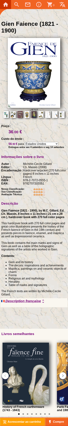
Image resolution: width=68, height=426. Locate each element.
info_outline (39, 4)
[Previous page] (5, 375)
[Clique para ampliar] (34, 106)
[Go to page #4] (32, 414)
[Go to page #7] (45, 414)
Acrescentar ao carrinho (22, 422)
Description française (25, 301)
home (6, 4)
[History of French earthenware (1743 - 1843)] (26, 403)
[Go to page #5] (36, 414)
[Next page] (62, 375)
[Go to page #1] (19, 414)
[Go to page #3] (27, 414)
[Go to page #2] (23, 414)
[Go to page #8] (49, 414)
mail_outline (28, 4)
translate (62, 4)
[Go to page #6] (40, 414)
